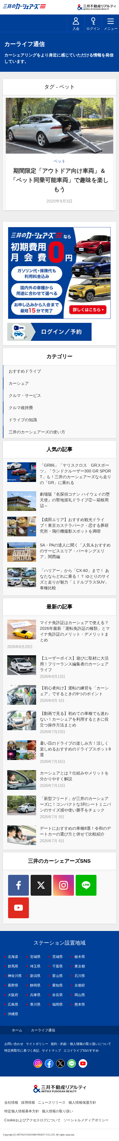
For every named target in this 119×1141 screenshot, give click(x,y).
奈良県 (57, 995)
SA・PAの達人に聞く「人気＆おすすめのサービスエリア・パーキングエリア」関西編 (75, 551)
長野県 (13, 985)
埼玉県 (35, 966)
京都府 (80, 985)
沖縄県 (13, 1014)
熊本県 (80, 1004)
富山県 (57, 976)
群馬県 (13, 966)
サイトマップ (51, 1050)
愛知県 (57, 985)
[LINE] (86, 885)
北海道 (13, 957)
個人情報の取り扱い (57, 1111)
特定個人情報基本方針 (21, 1111)
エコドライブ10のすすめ (81, 1050)
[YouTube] (18, 907)
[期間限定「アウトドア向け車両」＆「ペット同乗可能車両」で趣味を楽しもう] (59, 126)
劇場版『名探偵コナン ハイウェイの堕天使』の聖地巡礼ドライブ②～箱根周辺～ (75, 500)
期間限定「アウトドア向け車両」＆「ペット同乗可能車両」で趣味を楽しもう (59, 180)
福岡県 (57, 1004)
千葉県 (57, 966)
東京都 (80, 966)
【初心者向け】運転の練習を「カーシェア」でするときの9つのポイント (74, 691)
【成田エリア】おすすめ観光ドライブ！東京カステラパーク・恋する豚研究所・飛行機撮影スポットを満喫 (74, 525)
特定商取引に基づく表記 (21, 1050)
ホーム (17, 1030)
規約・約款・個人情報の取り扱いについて (81, 1044)
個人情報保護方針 (82, 1102)
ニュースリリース (52, 1102)
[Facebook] (18, 885)
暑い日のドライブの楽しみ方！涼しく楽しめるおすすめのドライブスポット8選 (75, 749)
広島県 (13, 1004)
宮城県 (35, 957)
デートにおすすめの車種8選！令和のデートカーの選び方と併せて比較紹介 (75, 831)
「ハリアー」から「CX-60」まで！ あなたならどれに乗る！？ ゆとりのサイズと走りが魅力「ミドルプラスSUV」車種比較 (75, 579)
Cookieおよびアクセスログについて (32, 1120)
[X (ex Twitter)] (41, 885)
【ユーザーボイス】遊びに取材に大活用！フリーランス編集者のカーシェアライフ (74, 664)
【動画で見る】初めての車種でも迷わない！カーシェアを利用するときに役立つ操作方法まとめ (74, 719)
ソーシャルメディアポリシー (86, 1120)
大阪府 (13, 995)
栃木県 (80, 957)
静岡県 (35, 985)
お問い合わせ (13, 1044)
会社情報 (11, 1102)
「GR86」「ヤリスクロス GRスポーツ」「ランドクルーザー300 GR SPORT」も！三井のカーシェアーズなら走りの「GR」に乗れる (75, 474)
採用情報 (28, 1102)
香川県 (35, 1004)
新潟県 (35, 976)
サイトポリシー (37, 1044)
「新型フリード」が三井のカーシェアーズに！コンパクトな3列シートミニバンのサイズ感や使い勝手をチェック (75, 804)
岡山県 (80, 995)
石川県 (80, 976)
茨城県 (57, 957)
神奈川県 (15, 976)
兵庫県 (35, 995)
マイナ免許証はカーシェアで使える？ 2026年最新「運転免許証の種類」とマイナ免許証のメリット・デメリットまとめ (75, 631)
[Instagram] (63, 885)
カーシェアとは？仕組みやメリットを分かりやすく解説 (74, 776)
